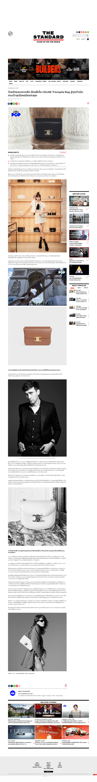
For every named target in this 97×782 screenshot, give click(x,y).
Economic (71, 207)
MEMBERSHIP (48, 771)
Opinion (37, 765)
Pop (60, 762)
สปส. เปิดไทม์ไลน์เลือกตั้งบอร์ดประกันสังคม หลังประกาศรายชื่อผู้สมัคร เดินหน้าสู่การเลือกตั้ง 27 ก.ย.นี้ (76, 279)
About (48, 767)
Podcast (37, 764)
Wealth (48, 762)
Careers (48, 765)
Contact (60, 767)
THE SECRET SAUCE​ (54, 81)
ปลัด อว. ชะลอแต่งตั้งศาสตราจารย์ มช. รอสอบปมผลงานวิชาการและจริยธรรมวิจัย (81, 300)
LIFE (31, 81)
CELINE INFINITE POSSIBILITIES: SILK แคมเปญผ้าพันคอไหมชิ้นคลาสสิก (74, 743)
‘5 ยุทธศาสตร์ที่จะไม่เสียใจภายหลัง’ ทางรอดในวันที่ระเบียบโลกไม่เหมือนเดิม (75, 244)
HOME (10, 81)
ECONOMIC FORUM (40, 81)
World (71, 241)
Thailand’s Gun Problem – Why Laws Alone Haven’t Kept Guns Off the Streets (76, 226)
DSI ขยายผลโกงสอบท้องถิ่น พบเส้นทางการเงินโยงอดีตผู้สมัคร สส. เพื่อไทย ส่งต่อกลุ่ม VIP (81, 292)
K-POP (69, 719)
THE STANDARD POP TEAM (16, 99)
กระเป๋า (13, 673)
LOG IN (78, 39)
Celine (27, 673)
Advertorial (32, 673)
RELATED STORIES (48, 702)
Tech (76, 207)
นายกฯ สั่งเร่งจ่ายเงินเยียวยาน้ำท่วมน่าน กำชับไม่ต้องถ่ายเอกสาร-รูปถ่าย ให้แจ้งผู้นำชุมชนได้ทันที (81, 316)
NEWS (15, 81)
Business (10, 719)
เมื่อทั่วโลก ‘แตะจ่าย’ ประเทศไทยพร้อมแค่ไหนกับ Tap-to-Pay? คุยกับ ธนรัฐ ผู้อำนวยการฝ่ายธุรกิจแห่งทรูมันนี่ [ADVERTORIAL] (46, 743)
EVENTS (72, 81)
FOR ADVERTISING (48, 768)
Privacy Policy (37, 767)
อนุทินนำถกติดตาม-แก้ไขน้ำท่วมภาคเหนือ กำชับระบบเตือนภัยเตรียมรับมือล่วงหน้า (81, 324)
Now (60, 764)
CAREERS (79, 81)
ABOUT (11, 83)
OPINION (65, 81)
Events (60, 765)
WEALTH (21, 81)
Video (50, 719)
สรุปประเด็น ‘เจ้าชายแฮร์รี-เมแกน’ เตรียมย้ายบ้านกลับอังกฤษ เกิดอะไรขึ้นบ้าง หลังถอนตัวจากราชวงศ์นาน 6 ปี (76, 261)
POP (27, 81)
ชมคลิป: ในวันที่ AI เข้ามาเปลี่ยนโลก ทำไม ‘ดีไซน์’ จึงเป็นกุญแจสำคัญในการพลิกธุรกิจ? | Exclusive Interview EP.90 (47, 721)
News (13, 740)
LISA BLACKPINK (20, 673)
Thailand (76, 241)
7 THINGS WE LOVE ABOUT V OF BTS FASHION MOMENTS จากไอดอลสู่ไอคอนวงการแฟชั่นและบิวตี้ (74, 721)
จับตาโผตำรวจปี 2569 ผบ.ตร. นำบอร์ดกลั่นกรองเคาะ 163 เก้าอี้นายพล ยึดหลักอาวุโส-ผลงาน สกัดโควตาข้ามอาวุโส (81, 308)
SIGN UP (83, 39)
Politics (78, 314)
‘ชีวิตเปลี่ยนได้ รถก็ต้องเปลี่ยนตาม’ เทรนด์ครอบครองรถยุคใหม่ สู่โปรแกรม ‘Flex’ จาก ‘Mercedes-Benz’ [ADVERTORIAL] (19, 743)
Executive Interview (41, 719)
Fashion (11, 88)
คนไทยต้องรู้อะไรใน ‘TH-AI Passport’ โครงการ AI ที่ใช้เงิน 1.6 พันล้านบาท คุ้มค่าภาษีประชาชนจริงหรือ (76, 210)
